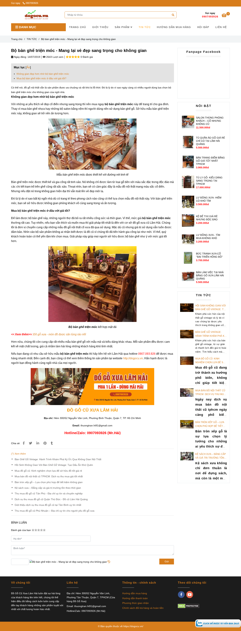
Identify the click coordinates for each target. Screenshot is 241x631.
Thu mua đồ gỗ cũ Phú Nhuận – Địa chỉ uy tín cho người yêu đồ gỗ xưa (54, 510)
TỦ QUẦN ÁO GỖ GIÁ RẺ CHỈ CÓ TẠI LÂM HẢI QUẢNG (210, 140)
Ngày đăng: (20, 56)
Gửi (167, 561)
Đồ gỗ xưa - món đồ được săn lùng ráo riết (59, 334)
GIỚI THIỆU (100, 27)
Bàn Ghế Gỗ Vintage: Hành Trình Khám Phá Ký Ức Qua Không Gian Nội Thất (58, 459)
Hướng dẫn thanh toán (135, 598)
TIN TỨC (145, 27)
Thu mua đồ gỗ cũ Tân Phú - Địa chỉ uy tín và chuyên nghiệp (49, 493)
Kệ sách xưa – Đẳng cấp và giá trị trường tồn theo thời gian (48, 487)
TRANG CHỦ (77, 27)
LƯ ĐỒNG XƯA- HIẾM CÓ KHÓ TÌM (208, 199)
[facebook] (181, 594)
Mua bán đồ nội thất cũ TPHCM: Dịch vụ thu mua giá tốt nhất (49, 476)
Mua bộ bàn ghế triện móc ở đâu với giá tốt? (41, 78)
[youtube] (189, 594)
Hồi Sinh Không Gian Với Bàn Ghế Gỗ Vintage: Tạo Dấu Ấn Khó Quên (54, 465)
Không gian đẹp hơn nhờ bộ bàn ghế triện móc (43, 73)
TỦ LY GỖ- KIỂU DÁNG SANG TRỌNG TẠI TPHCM (209, 180)
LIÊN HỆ (221, 27)
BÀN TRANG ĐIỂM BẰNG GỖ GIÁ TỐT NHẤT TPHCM (210, 160)
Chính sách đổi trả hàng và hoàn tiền (143, 608)
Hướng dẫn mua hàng (134, 593)
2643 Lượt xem (54, 56)
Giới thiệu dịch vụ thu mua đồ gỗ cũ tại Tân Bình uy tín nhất (48, 504)
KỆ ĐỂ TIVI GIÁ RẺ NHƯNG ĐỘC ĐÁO (207, 218)
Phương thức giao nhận (135, 603)
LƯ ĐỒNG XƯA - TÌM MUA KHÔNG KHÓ (208, 237)
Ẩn (28, 67)
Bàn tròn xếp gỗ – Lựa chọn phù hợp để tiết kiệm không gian (49, 482)
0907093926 (32, 3)
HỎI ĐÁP (203, 27)
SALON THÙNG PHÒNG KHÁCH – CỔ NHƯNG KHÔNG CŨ (210, 120)
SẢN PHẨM (123, 27)
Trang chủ (16, 39)
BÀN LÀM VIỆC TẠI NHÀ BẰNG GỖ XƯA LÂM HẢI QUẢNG (210, 275)
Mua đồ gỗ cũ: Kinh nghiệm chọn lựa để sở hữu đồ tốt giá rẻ (48, 470)
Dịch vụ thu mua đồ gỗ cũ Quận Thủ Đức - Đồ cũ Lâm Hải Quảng (51, 499)
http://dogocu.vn (133, 358)
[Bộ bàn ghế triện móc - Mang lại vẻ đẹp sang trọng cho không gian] (218, 623)
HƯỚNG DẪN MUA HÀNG (174, 27)
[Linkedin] (38, 443)
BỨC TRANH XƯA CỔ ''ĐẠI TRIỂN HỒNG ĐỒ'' (209, 255)
